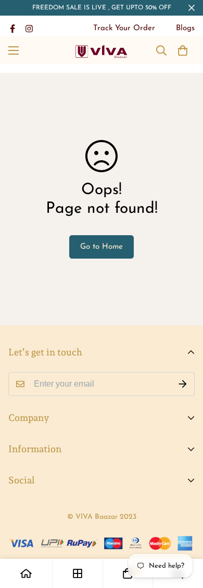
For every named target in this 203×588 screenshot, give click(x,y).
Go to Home (101, 247)
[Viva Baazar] (101, 50)
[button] (183, 50)
